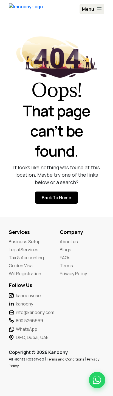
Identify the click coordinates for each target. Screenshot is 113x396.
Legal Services (23, 250)
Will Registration (25, 274)
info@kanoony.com (35, 312)
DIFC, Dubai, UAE (32, 337)
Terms (66, 266)
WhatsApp (26, 329)
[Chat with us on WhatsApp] (97, 380)
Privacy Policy (73, 274)
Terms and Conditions (66, 359)
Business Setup (25, 242)
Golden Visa (21, 266)
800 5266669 (29, 321)
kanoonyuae (28, 296)
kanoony (24, 304)
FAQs (65, 258)
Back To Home (56, 198)
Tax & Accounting (26, 258)
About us (69, 242)
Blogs (65, 250)
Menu (88, 9)
